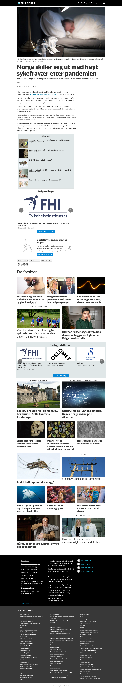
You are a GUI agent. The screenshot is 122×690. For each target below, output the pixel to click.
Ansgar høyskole (24, 614)
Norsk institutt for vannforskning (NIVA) (61, 675)
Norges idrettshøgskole (56, 661)
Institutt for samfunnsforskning (28, 657)
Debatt (80, 3)
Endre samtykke (26, 604)
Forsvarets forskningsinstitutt (28, 634)
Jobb (97, 3)
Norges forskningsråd (56, 656)
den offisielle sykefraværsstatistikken (43, 94)
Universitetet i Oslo (85, 662)
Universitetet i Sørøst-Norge (87, 666)
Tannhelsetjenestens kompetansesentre (91, 648)
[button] (21, 210)
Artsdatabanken (24, 619)
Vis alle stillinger (61, 376)
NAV (21, 671)
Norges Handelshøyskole (57, 654)
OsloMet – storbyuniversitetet (58, 677)
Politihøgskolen (84, 614)
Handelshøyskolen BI (26, 641)
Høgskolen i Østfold (25, 648)
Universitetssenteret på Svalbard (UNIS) (90, 669)
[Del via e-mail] (27, 264)
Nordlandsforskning (55, 649)
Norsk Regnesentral (55, 665)
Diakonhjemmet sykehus (26, 621)
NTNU (51, 625)
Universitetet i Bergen (86, 657)
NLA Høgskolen (54, 614)
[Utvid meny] (104, 3)
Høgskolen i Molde (25, 645)
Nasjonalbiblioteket (55, 627)
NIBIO (21, 673)
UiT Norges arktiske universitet (88, 653)
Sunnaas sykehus (84, 643)
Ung (85, 3)
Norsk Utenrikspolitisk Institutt (58, 670)
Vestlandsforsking (85, 671)
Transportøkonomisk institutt (88, 650)
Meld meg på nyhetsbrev (44, 254)
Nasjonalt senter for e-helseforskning (60, 636)
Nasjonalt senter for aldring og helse (60, 633)
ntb (50, 260)
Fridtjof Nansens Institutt (27, 639)
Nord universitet (54, 647)
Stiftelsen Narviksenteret (87, 641)
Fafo (21, 627)
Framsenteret (23, 636)
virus (26, 260)
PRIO (81, 616)
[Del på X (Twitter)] (21, 264)
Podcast (92, 3)
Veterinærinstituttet (85, 673)
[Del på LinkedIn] (24, 264)
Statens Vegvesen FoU (86, 639)
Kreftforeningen (24, 662)
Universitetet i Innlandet (86, 659)
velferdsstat (34, 260)
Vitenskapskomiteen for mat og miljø (90, 678)
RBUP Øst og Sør (84, 619)
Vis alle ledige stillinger (46, 231)
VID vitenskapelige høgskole (88, 676)
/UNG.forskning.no (87, 568)
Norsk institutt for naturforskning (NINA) (61, 672)
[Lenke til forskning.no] (45, 2)
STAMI (82, 636)
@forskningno (86, 560)
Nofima (52, 644)
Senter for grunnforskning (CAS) (89, 630)
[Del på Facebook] (18, 264)
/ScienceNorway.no (87, 571)
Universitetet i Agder (85, 655)
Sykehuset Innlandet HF (86, 645)
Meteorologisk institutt (26, 668)
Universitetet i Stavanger (86, 664)
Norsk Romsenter (55, 668)
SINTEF (82, 627)
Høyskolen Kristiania (25, 655)
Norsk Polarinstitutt (55, 663)
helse (20, 260)
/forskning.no (85, 564)
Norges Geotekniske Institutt (58, 651)
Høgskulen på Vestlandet (26, 653)
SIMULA (82, 625)
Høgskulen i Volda (25, 650)
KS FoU (22, 659)
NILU (21, 679)
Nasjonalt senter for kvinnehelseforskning (61, 638)
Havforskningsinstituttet (26, 643)
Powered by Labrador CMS (61, 686)
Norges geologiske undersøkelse (59, 658)
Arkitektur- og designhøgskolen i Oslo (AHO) (32, 616)
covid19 (44, 260)
